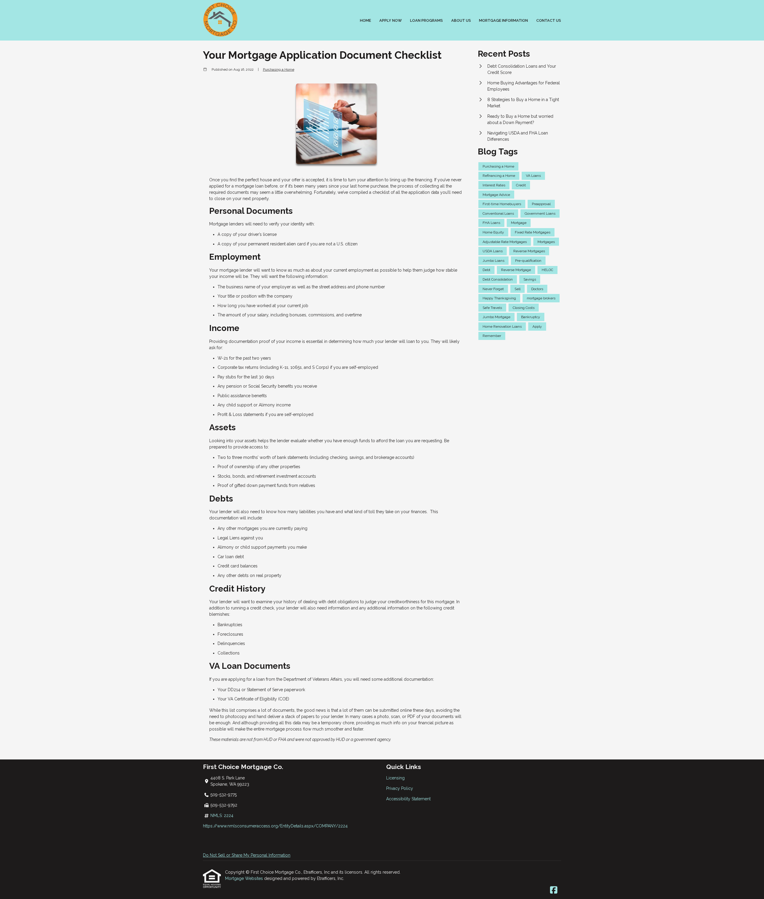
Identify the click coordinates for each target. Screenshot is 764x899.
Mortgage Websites (244, 878)
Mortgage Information (503, 20)
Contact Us (548, 20)
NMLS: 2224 (221, 815)
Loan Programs (426, 20)
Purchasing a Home (278, 69)
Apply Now (390, 20)
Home (365, 20)
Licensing (395, 778)
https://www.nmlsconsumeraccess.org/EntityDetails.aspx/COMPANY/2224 (275, 826)
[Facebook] (554, 890)
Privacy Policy (399, 788)
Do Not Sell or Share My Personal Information (246, 855)
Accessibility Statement (408, 798)
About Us (461, 20)
